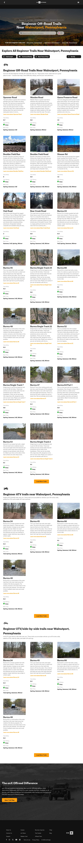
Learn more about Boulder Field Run (14, 161)
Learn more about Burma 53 (14, 449)
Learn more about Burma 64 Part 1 (68, 392)
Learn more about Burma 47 (41, 392)
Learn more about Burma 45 (14, 276)
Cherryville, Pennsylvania (69, 42)
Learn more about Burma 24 (68, 218)
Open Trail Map (9, 800)
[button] (9, 56)
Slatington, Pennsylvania (51, 42)
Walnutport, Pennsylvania (34, 42)
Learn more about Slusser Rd (68, 161)
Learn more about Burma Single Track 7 (14, 392)
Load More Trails (41, 481)
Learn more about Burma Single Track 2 (41, 449)
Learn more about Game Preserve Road (68, 105)
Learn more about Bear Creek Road (41, 218)
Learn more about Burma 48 (14, 335)
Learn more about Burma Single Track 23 (41, 276)
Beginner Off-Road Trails (26, 20)
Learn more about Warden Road (41, 105)
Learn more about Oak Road (14, 218)
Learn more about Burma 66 (68, 276)
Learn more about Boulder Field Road (41, 161)
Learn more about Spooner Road (14, 105)
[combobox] (39, 33)
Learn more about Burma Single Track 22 (41, 335)
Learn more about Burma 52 (68, 335)
